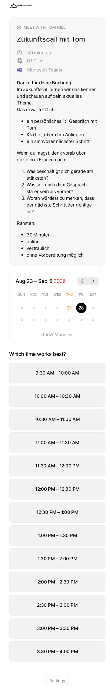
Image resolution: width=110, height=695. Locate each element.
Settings (57, 680)
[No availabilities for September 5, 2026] (93, 320)
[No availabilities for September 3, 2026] (69, 320)
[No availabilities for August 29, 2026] (93, 308)
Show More (53, 334)
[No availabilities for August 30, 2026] (21, 320)
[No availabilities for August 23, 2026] (21, 308)
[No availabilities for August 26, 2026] (57, 308)
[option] (57, 373)
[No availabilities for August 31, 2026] (33, 320)
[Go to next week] (93, 281)
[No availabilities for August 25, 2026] (45, 308)
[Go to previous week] (82, 281)
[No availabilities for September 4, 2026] (81, 320)
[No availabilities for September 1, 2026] (45, 320)
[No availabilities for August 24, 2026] (33, 308)
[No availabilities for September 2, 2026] (57, 320)
